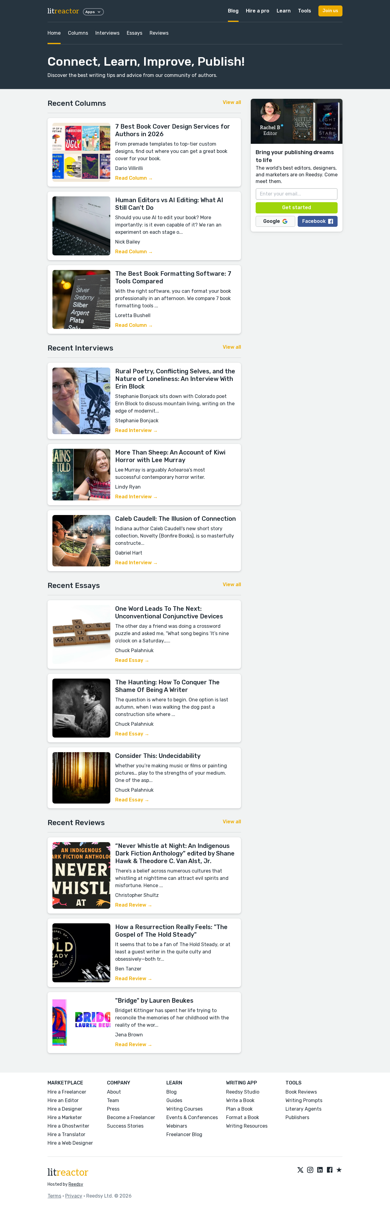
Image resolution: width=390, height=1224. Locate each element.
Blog (233, 11)
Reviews (159, 33)
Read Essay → (132, 660)
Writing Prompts (303, 1100)
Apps (90, 12)
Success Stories (125, 1126)
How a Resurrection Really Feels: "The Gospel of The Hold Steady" (171, 930)
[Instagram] (310, 1170)
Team (113, 1100)
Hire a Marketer (65, 1117)
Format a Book (242, 1117)
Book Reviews (301, 1092)
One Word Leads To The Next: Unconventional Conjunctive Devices (169, 612)
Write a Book (240, 1100)
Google (271, 221)
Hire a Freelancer (67, 1092)
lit (63, 11)
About (114, 1092)
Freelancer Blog (184, 1134)
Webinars (176, 1126)
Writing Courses (184, 1109)
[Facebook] (329, 1170)
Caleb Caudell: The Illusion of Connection (175, 518)
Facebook (314, 221)
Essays (134, 33)
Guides (174, 1100)
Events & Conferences (192, 1117)
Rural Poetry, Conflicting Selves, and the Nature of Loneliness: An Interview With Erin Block (175, 379)
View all (232, 102)
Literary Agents (303, 1109)
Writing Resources (247, 1126)
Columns (78, 33)
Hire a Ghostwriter (68, 1126)
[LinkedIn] (320, 1170)
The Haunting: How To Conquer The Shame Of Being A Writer (167, 686)
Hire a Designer (65, 1109)
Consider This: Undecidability (157, 755)
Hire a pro (257, 11)
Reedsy (76, 1184)
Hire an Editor (63, 1100)
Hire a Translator (66, 1134)
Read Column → (134, 178)
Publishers (297, 1117)
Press (113, 1109)
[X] (300, 1170)
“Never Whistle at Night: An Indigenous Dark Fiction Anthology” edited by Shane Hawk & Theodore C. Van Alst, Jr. (175, 853)
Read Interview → (136, 430)
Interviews (107, 33)
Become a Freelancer (131, 1117)
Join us (330, 10)
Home (54, 33)
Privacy (73, 1196)
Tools (304, 11)
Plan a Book (239, 1109)
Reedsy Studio (242, 1092)
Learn (284, 11)
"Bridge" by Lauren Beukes (154, 1000)
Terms (54, 1196)
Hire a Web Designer (70, 1143)
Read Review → (133, 905)
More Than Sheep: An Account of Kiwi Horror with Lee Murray (170, 456)
